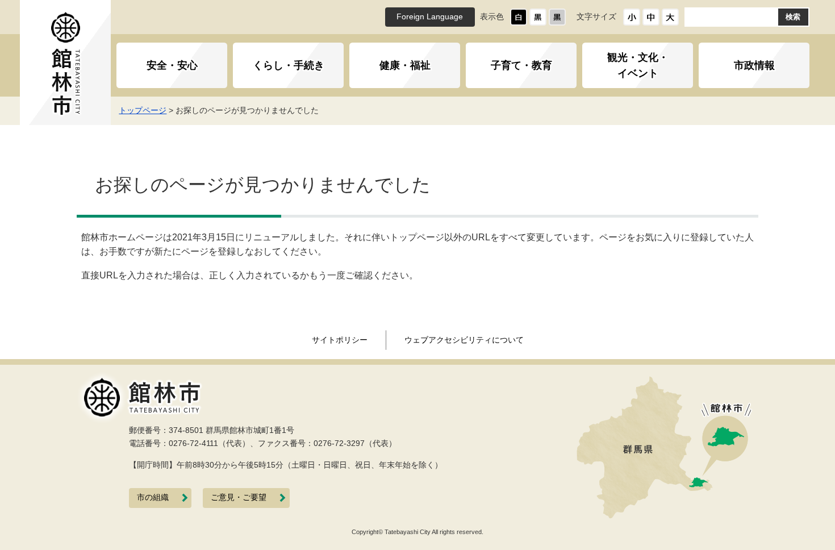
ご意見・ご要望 (238, 497)
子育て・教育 (521, 65)
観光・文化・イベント (638, 65)
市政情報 (754, 65)
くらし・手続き (288, 65)
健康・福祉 (405, 65)
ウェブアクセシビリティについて (464, 339)
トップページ (142, 110)
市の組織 (153, 497)
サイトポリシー (340, 339)
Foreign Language (429, 17)
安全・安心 (172, 65)
